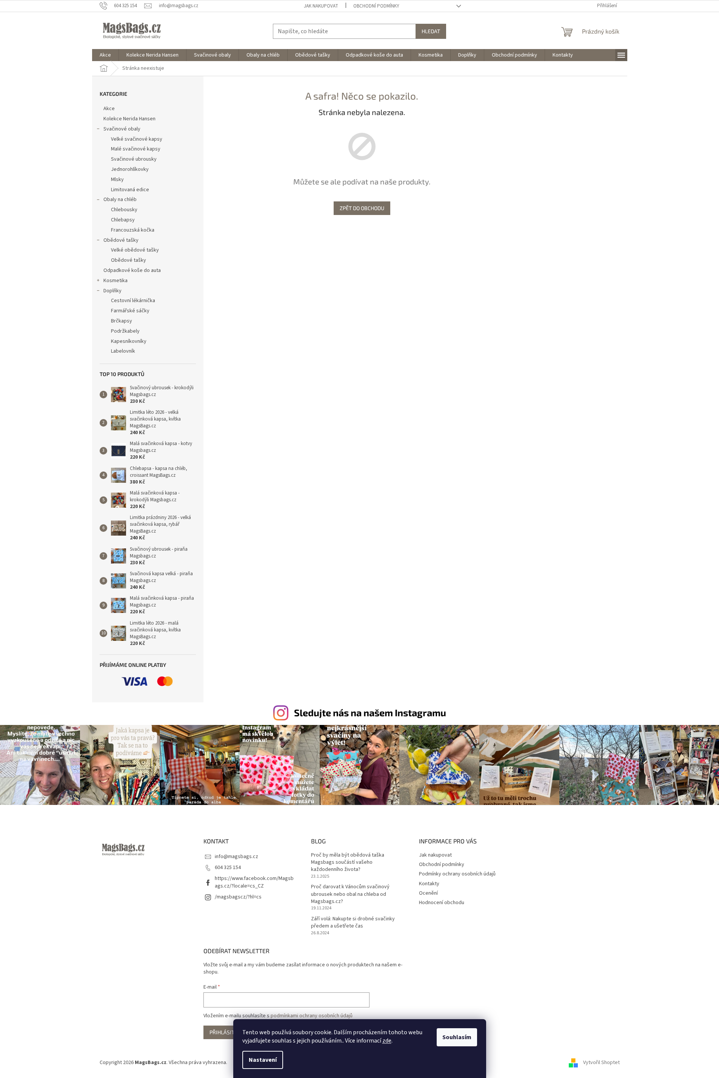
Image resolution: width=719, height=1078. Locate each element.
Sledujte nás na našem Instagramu (370, 712)
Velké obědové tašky (135, 250)
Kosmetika (115, 280)
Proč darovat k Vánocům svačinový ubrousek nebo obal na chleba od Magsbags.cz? (350, 894)
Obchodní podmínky (376, 6)
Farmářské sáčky (130, 311)
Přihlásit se (225, 1032)
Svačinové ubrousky (134, 159)
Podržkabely (125, 331)
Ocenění (428, 893)
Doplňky (112, 291)
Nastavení (263, 1060)
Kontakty (429, 884)
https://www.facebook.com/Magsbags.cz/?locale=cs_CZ (254, 882)
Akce (109, 108)
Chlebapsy (123, 220)
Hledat (431, 31)
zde (386, 1041)
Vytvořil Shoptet (601, 1062)
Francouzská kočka (132, 230)
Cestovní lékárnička (133, 300)
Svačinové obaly (121, 129)
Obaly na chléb (120, 199)
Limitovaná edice (130, 189)
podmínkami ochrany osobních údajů (312, 1016)
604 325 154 (228, 867)
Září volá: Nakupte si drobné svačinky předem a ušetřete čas (353, 922)
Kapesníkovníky (128, 341)
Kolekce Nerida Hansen (129, 119)
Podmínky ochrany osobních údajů (457, 874)
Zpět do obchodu (362, 208)
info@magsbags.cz (236, 856)
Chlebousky (124, 209)
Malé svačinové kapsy (135, 149)
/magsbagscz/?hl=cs (238, 897)
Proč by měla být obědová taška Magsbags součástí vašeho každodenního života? (347, 863)
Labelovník (123, 351)
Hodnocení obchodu (441, 902)
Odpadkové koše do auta (132, 270)
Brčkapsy (121, 321)
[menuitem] (105, 55)
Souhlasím (456, 1037)
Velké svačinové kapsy (136, 139)
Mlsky (117, 179)
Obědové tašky (121, 240)
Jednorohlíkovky (130, 169)
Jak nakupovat (321, 6)
